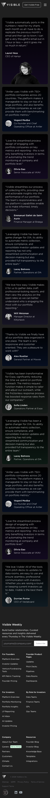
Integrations (31, 761)
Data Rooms (31, 676)
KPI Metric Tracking (11, 676)
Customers (7, 756)
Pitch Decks (31, 666)
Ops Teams (31, 711)
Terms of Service (37, 782)
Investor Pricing (9, 726)
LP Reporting (8, 711)
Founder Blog (32, 742)
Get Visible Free (31, 5)
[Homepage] (10, 5)
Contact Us (7, 766)
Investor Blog (32, 747)
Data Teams (31, 697)
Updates (30, 662)
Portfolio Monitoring (11, 702)
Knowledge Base (33, 751)
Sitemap (5, 782)
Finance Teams (33, 702)
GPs (28, 707)
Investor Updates (10, 664)
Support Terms (8, 786)
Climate (5, 761)
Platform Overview (10, 659)
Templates (30, 756)
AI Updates (7, 721)
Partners (6, 751)
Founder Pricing (9, 681)
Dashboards (31, 681)
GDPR (13, 782)
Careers (11, 747)
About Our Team (9, 742)
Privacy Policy (23, 782)
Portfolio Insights (10, 707)
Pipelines (30, 671)
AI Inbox (6, 716)
